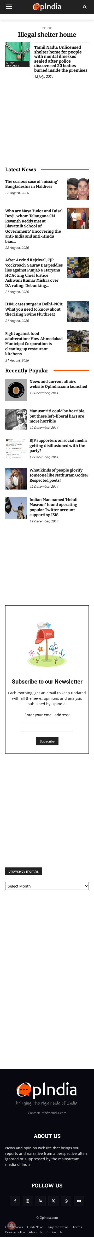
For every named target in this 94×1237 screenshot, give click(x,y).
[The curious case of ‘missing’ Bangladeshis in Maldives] (78, 189)
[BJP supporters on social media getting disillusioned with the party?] (16, 449)
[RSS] (41, 1201)
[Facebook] (15, 1201)
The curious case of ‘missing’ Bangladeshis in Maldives (31, 184)
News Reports (12, 64)
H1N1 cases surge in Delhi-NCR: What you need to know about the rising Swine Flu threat (34, 309)
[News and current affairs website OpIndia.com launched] (16, 390)
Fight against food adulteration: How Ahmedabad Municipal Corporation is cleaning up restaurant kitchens (34, 343)
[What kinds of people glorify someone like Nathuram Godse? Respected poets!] (16, 479)
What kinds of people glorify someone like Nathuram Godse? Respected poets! (59, 475)
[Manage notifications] (11, 1225)
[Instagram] (28, 1201)
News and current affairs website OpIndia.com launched (58, 384)
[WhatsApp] (66, 1201)
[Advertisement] (47, 811)
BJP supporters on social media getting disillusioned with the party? (58, 445)
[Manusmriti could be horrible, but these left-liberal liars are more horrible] (16, 419)
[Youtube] (79, 1201)
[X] (53, 1201)
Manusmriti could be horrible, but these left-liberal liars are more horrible (57, 416)
